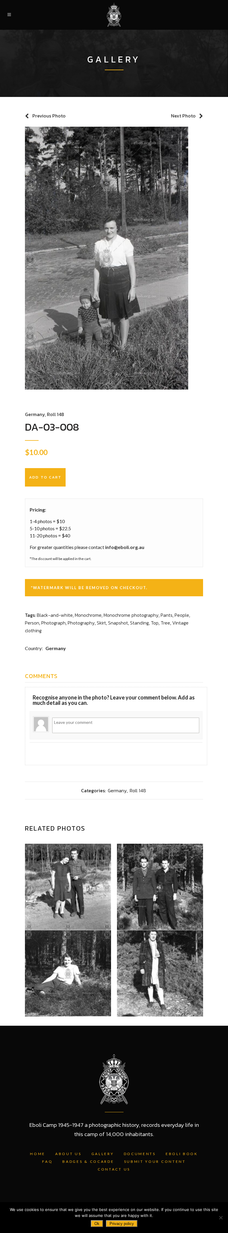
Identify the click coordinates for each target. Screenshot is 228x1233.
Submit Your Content (155, 1161)
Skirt (101, 622)
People (182, 615)
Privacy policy (122, 1223)
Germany (35, 414)
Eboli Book (182, 1154)
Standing (139, 622)
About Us (68, 1154)
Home (37, 1154)
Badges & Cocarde (88, 1161)
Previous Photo (49, 115)
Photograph (53, 622)
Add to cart (45, 477)
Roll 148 (55, 414)
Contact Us (114, 1169)
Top (155, 622)
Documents (140, 1154)
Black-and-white (55, 615)
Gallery (102, 1154)
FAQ (47, 1161)
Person (32, 622)
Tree (165, 622)
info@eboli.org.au (124, 547)
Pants (166, 615)
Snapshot (118, 622)
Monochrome (88, 615)
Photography (81, 622)
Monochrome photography (131, 615)
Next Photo (183, 115)
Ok (96, 1223)
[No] (221, 1218)
